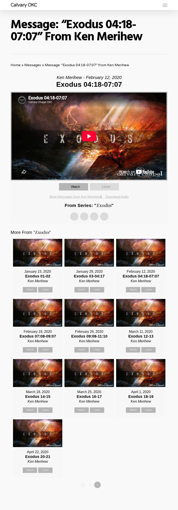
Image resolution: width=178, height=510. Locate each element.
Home (16, 65)
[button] (165, 5)
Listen (106, 187)
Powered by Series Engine (151, 496)
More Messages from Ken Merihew (74, 196)
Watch (75, 187)
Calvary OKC (24, 5)
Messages (32, 65)
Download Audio (117, 196)
